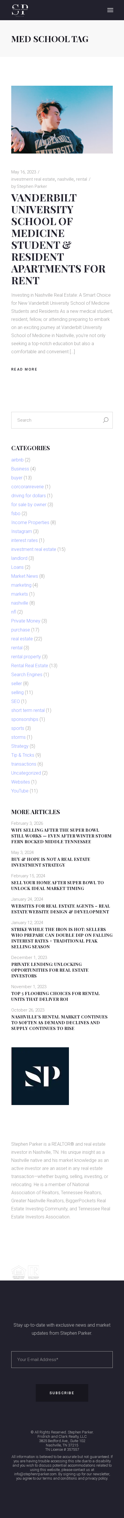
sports (17, 728)
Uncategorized (26, 773)
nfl (13, 612)
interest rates (24, 540)
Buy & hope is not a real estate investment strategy (50, 862)
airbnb (17, 460)
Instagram (21, 531)
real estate (22, 639)
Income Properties (30, 522)
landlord (19, 558)
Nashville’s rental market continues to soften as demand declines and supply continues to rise (59, 1022)
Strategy (20, 746)
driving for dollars (28, 495)
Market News (24, 576)
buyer (16, 478)
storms (18, 737)
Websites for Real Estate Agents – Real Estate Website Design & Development (60, 909)
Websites (20, 782)
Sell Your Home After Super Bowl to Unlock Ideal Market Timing (57, 885)
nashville (65, 179)
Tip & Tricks (22, 755)
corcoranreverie (27, 486)
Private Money (25, 621)
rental (81, 179)
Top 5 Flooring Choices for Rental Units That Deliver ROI (55, 996)
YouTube (20, 791)
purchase (20, 630)
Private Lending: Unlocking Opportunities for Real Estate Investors (50, 970)
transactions (23, 764)
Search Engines (26, 674)
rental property (26, 656)
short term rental (28, 710)
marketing (21, 585)
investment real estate (33, 179)
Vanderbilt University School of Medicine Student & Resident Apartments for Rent (58, 238)
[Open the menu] (110, 10)
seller (16, 683)
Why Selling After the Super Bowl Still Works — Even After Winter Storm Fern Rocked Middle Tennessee (61, 835)
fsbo (15, 513)
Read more (24, 369)
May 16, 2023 (23, 172)
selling (17, 692)
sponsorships (24, 719)
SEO (15, 701)
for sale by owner (28, 504)
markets (19, 594)
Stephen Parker (29, 186)
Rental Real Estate (29, 665)
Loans (17, 567)
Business (20, 469)
